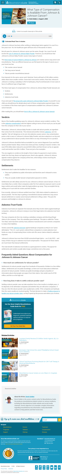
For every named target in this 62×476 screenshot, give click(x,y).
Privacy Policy (4, 468)
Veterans (25, 429)
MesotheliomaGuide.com (22, 2)
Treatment (45, 427)
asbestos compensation (13, 123)
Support (5, 432)
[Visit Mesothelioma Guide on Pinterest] (59, 467)
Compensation (46, 429)
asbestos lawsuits (19, 228)
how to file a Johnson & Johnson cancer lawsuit (39, 111)
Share (32, 23)
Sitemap (25, 432)
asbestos (48, 132)
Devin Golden (30, 396)
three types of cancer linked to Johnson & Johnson (20, 60)
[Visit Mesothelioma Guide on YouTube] (51, 467)
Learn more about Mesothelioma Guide (13, 444)
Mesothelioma (7, 427)
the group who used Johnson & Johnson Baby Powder (31, 101)
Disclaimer (10, 468)
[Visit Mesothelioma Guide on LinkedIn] (55, 467)
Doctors (25, 427)
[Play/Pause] (4, 36)
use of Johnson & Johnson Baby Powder (22, 53)
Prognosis (6, 429)
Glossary (44, 432)
